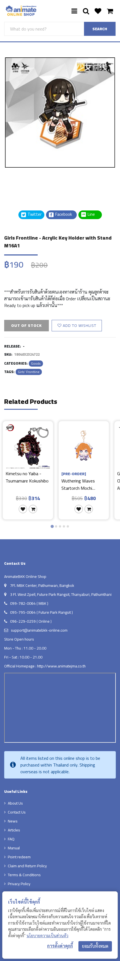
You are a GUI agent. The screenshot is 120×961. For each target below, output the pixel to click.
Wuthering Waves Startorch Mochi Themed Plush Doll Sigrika (79, 480)
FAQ (11, 839)
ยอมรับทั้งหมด (95, 946)
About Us (15, 803)
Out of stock (26, 325)
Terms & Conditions (24, 874)
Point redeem (19, 857)
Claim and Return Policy (27, 865)
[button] (18, 182)
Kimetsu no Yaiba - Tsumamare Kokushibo (27, 477)
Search (99, 28)
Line (93, 214)
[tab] (52, 526)
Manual (14, 848)
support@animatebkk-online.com (39, 630)
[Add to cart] (33, 509)
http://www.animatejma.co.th (61, 666)
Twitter (34, 214)
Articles (14, 830)
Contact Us (17, 812)
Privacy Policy (19, 883)
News (13, 821)
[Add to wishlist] (23, 509)
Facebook (63, 214)
